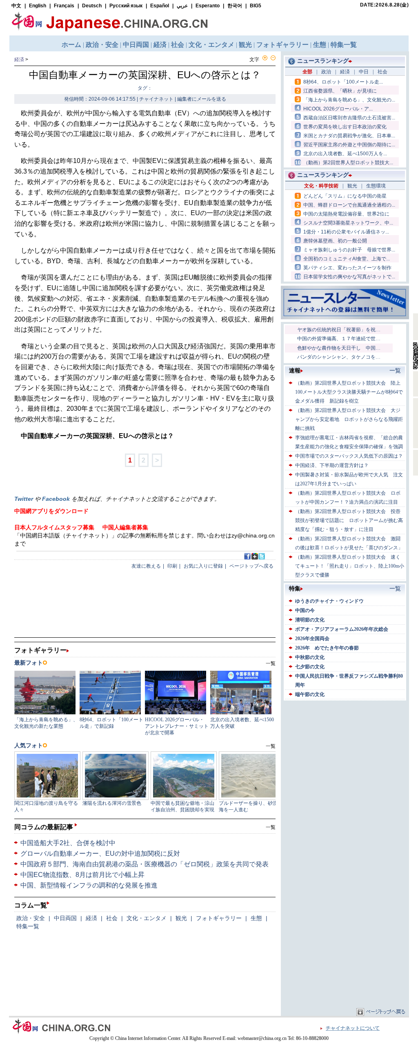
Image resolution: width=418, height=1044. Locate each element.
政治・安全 (30, 918)
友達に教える (146, 566)
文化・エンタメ (147, 918)
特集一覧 (27, 926)
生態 (256, 918)
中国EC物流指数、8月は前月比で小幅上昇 (82, 874)
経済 (19, 59)
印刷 (172, 566)
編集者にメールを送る (201, 99)
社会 (112, 918)
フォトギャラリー (219, 918)
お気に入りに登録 (203, 566)
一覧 (271, 827)
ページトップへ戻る (251, 566)
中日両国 (65, 918)
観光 (181, 918)
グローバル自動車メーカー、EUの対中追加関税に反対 (100, 853)
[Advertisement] (345, 753)
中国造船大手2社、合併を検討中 (68, 842)
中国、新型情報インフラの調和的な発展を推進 (89, 885)
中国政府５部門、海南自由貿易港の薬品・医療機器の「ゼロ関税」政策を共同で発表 (144, 864)
